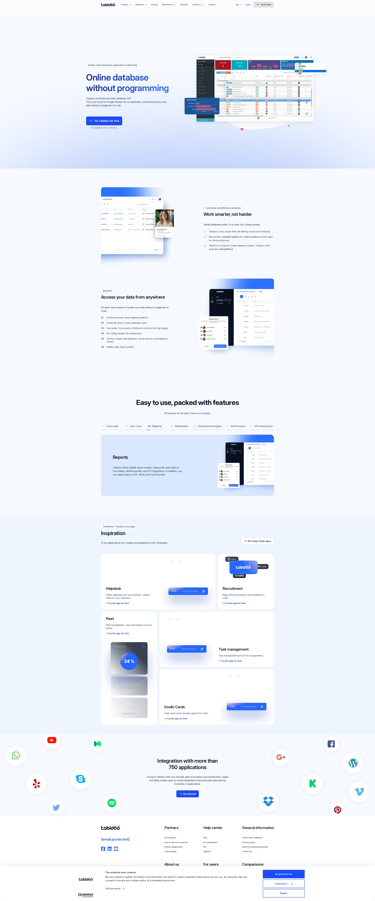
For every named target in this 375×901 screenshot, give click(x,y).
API (204, 847)
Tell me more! (113, 888)
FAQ (205, 837)
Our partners (170, 837)
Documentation (210, 842)
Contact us (247, 851)
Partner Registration (174, 847)
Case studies (171, 851)
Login (247, 4)
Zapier (225, 776)
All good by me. (284, 874)
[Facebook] (103, 848)
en (237, 4)
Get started (189, 793)
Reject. (284, 893)
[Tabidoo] (108, 4)
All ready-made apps (259, 541)
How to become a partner (176, 842)
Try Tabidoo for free (106, 120)
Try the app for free (118, 603)
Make (157, 780)
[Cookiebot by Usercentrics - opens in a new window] (86, 895)
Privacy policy (248, 842)
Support (206, 851)
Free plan (205, 413)
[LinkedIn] (110, 848)
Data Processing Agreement (255, 847)
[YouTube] (116, 848)
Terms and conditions (252, 837)
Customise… (282, 883)
